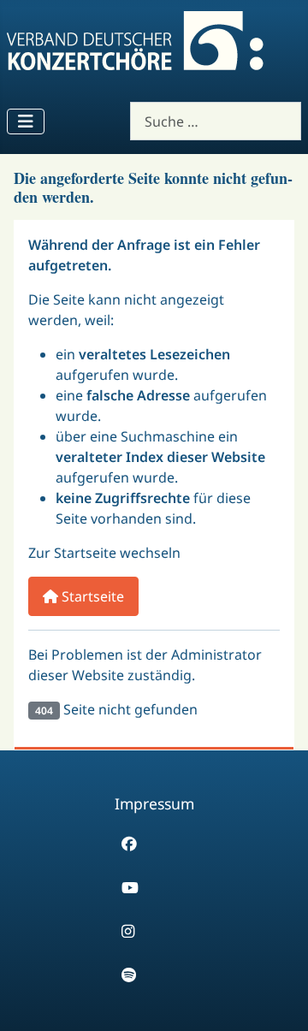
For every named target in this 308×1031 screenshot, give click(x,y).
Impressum (154, 803)
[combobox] (215, 121)
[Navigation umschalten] (25, 121)
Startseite (91, 596)
